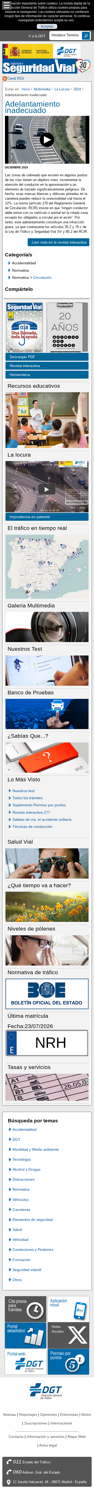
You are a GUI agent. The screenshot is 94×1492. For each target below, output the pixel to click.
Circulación (42, 277)
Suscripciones (35, 1423)
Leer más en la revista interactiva (57, 242)
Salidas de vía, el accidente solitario (42, 819)
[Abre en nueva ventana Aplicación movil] (68, 1309)
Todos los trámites (28, 798)
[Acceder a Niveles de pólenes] (46, 950)
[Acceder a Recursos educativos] (46, 419)
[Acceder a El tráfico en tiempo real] (46, 566)
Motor (86, 1414)
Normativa (21, 1189)
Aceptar (47, 26)
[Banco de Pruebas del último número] (46, 713)
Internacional (61, 1423)
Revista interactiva (25, 366)
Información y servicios (45, 1436)
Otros (17, 1280)
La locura (46, 489)
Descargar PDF (22, 357)
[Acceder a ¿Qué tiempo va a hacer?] (46, 906)
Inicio (26, 89)
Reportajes (28, 1414)
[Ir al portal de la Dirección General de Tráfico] (47, 1390)
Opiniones (48, 1414)
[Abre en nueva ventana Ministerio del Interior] (27, 51)
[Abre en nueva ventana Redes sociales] (68, 1335)
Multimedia (42, 89)
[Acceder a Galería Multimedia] (46, 626)
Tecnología (22, 1159)
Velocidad (20, 1239)
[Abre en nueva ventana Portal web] (25, 1361)
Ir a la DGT (37, 36)
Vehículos (20, 1199)
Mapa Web (77, 1436)
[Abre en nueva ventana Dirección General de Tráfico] (67, 51)
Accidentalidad (25, 1129)
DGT (16, 1139)
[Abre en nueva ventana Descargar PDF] (24, 328)
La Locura (62, 89)
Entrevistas (69, 1414)
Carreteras (21, 1209)
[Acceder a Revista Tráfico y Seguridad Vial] (47, 66)
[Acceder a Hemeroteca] (65, 328)
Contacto (16, 1436)
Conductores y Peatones (33, 1249)
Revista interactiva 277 (31, 812)
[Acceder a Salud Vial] (46, 863)
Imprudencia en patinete (30, 517)
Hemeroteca (20, 375)
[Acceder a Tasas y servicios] (46, 1087)
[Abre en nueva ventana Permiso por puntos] (68, 1361)
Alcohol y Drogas (26, 1169)
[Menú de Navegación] (6, 5)
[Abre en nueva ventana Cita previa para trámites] (25, 1309)
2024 (77, 89)
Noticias (9, 1414)
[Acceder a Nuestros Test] (46, 670)
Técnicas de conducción (32, 826)
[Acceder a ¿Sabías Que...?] (46, 757)
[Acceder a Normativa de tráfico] (46, 993)
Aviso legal (48, 1445)
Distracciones (24, 1179)
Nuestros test (23, 791)
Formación (21, 1260)
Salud (17, 1229)
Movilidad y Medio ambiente (36, 1149)
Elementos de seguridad (33, 1219)
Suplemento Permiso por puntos (39, 805)
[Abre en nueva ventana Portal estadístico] (25, 1335)
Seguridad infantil (27, 1270)
